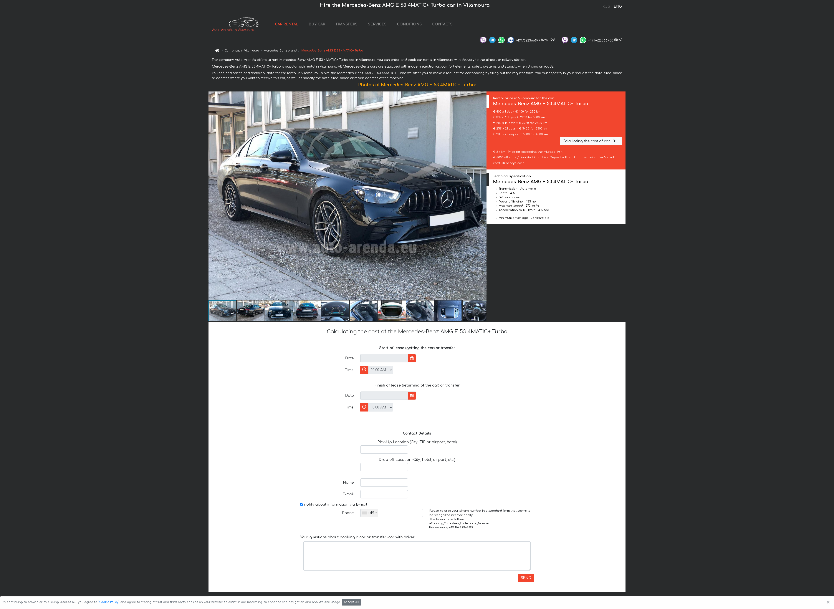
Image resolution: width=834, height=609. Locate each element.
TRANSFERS (346, 24)
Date (349, 358)
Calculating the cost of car (587, 141)
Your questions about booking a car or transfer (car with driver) (357, 537)
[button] (482, 195)
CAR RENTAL (286, 24)
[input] (384, 358)
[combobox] (369, 513)
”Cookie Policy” (108, 602)
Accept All (351, 602)
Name (348, 483)
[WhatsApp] (501, 39)
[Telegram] (492, 39)
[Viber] (483, 39)
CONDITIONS (409, 24)
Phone (348, 513)
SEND (526, 578)
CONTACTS (442, 24)
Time (349, 370)
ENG (618, 6)
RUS (606, 6)
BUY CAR (317, 24)
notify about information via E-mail (335, 504)
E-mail (348, 494)
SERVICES (377, 24)
